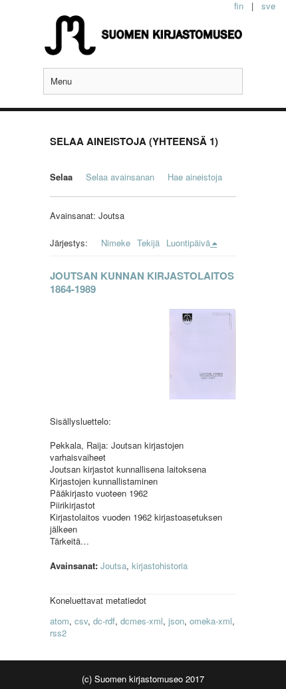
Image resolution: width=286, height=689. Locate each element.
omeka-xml (211, 620)
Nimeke (115, 242)
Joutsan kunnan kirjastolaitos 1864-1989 (142, 282)
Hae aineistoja (195, 176)
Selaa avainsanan (120, 176)
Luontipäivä (188, 242)
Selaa (61, 176)
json (176, 620)
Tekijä (148, 242)
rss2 (58, 632)
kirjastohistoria (160, 565)
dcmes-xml (141, 620)
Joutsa (113, 565)
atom (59, 620)
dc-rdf (104, 620)
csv (81, 620)
